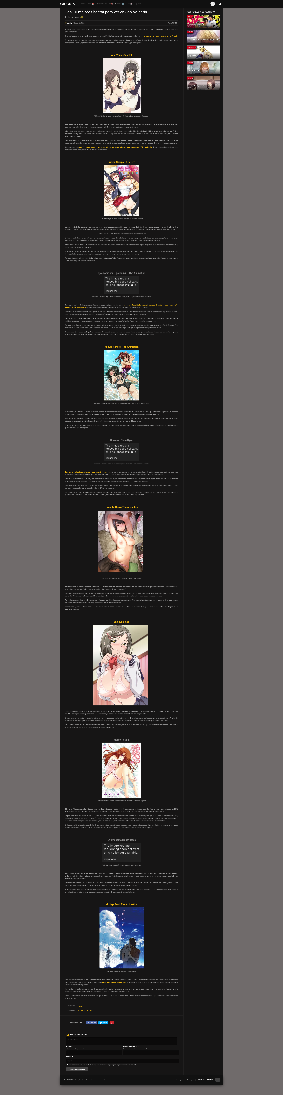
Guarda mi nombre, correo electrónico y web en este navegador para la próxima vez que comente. (103, 1065)
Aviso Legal (189, 1080)
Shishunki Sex (121, 621)
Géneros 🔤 (119, 4)
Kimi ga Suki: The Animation (121, 904)
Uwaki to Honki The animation (121, 507)
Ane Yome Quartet (121, 55)
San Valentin (82, 1011)
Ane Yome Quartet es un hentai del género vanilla (97, 147)
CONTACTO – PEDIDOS (205, 1080)
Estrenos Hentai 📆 (87, 4)
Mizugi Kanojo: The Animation (122, 346)
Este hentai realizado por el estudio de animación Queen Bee (87, 472)
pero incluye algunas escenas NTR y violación (134, 147)
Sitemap (178, 1080)
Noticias (80, 1006)
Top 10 (89, 1011)
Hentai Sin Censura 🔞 (105, 4)
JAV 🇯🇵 (129, 4)
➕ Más (138, 4)
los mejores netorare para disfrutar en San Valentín (159, 36)
